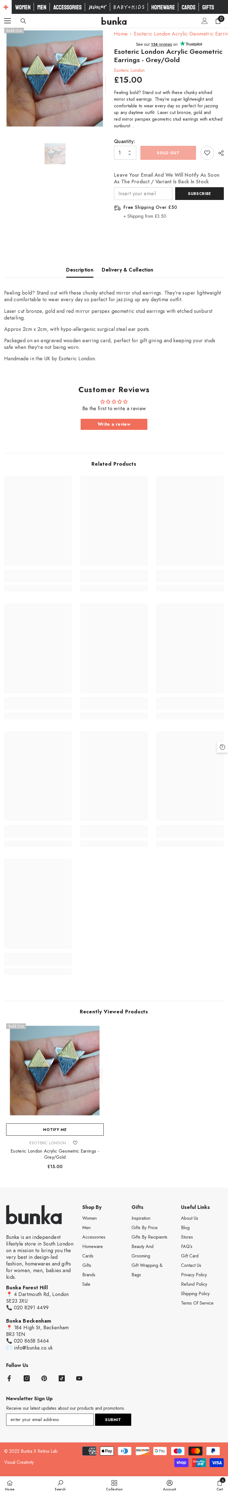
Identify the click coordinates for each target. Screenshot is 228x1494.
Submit (113, 1419)
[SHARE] (219, 153)
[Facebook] (9, 1378)
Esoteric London (129, 70)
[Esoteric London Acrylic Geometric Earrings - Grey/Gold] (55, 1072)
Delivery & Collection (127, 269)
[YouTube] (79, 1378)
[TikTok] (61, 1378)
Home (121, 34)
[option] (55, 80)
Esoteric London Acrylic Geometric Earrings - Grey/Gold (55, 1154)
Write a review (114, 424)
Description (79, 269)
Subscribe (199, 193)
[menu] (7, 20)
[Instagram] (26, 1378)
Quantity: (124, 141)
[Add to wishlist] (207, 153)
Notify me (54, 1129)
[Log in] (205, 21)
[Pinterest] (44, 1378)
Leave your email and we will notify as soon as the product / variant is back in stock (166, 178)
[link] (38, 579)
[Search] (23, 21)
